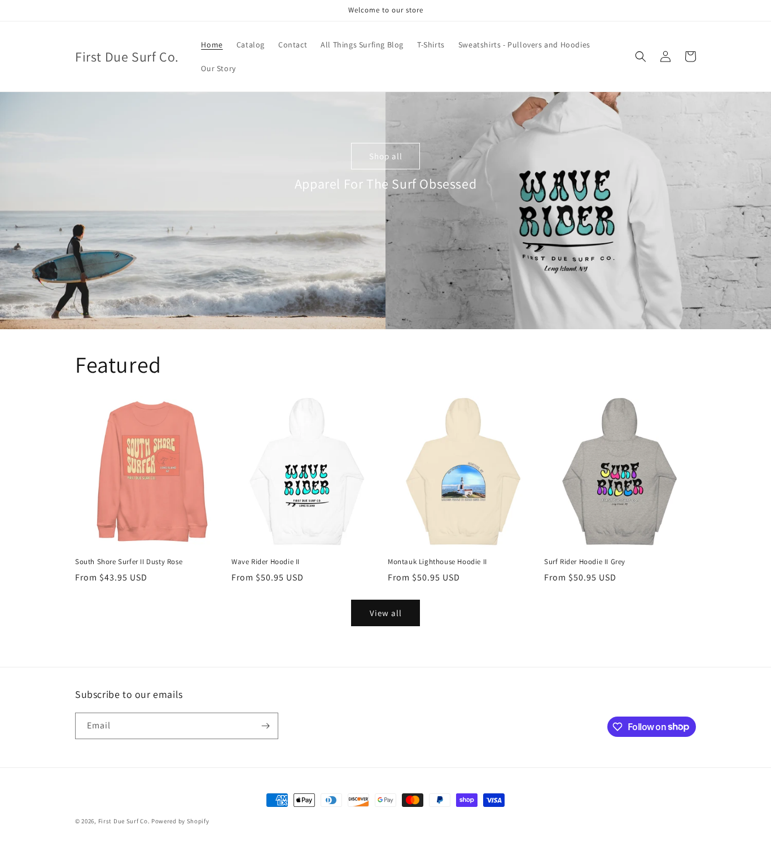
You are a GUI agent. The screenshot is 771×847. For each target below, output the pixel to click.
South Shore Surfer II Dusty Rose (128, 561)
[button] (640, 56)
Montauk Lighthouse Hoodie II (437, 561)
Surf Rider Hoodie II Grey (584, 561)
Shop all (385, 156)
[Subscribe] (265, 726)
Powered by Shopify (180, 821)
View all (386, 613)
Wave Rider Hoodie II (265, 561)
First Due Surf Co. (124, 821)
